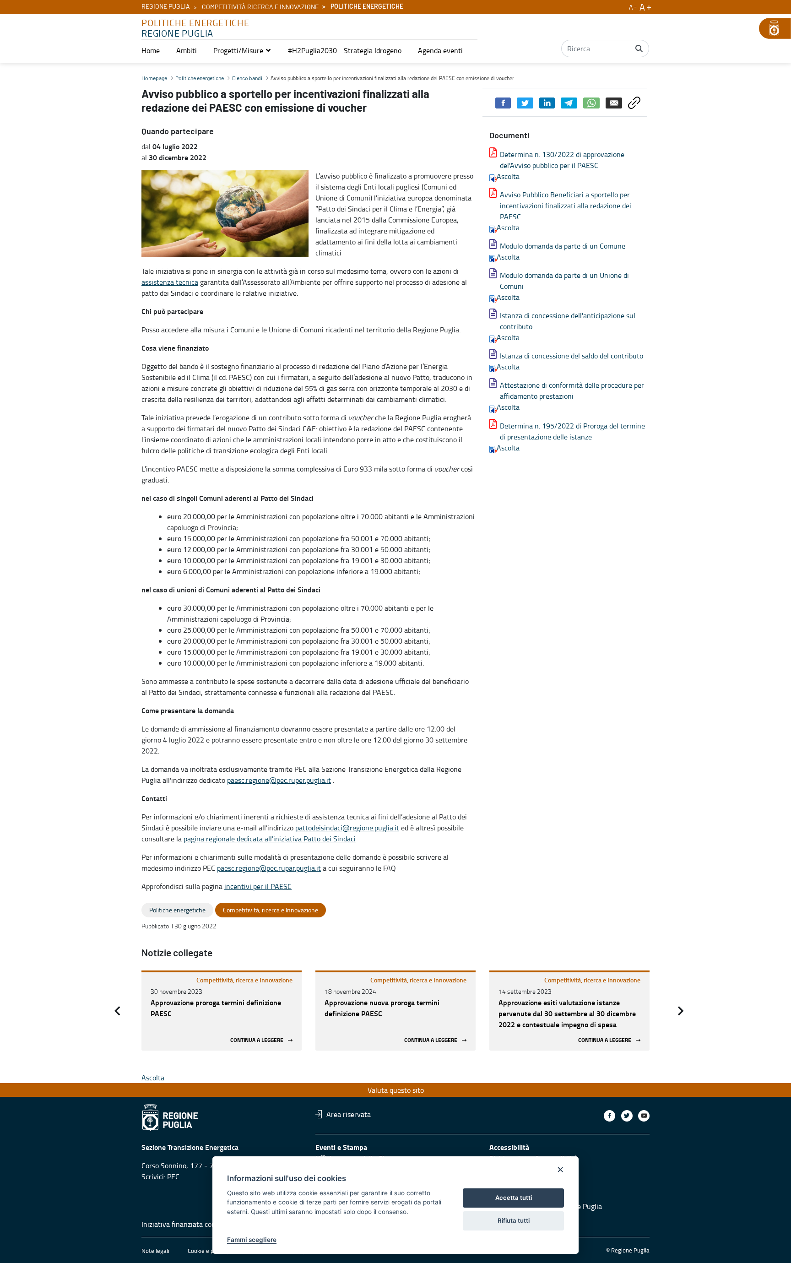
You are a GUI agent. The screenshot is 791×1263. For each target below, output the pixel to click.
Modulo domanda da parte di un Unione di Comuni (564, 280)
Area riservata (348, 1114)
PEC (173, 1176)
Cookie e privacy (208, 1251)
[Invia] (639, 48)
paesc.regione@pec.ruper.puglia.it (279, 780)
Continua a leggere (256, 1040)
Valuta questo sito (396, 1090)
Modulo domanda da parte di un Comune (562, 246)
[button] (242, 50)
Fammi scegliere (251, 1239)
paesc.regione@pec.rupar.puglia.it (269, 868)
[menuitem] (150, 50)
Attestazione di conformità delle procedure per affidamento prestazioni (572, 390)
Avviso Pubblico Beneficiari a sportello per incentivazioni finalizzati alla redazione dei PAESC (565, 206)
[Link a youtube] (644, 1116)
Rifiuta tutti (514, 1220)
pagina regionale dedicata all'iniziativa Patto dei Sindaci (270, 839)
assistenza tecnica (169, 282)
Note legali (155, 1251)
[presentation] (117, 1011)
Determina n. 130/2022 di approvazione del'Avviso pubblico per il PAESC (562, 159)
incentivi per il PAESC (258, 886)
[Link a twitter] (627, 1116)
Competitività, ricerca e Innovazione (244, 980)
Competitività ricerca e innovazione (260, 7)
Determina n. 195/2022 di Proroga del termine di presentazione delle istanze (572, 431)
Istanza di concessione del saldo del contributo (571, 356)
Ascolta (508, 176)
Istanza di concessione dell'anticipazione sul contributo (567, 320)
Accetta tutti (513, 1197)
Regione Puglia (165, 7)
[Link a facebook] (609, 1116)
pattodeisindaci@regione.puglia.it (347, 828)
